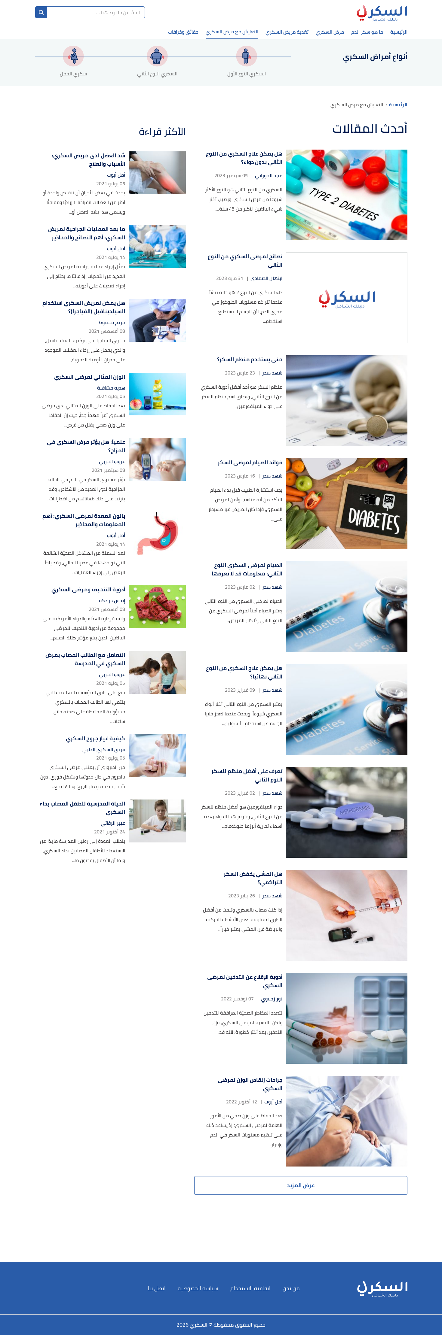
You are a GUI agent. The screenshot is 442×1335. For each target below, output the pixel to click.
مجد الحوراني (268, 175)
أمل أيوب (273, 1101)
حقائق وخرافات (183, 31)
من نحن (291, 1288)
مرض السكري (330, 31)
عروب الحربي (112, 461)
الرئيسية (398, 31)
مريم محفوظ (112, 322)
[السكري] (381, 12)
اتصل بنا (157, 1288)
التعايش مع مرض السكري (232, 31)
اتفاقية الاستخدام (250, 1288)
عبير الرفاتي (113, 823)
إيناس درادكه (112, 600)
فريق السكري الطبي (103, 749)
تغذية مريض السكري (287, 31)
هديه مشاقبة (111, 388)
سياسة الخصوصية (198, 1288)
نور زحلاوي (271, 998)
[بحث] (41, 12)
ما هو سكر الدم (367, 31)
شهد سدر (272, 373)
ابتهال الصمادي (266, 278)
